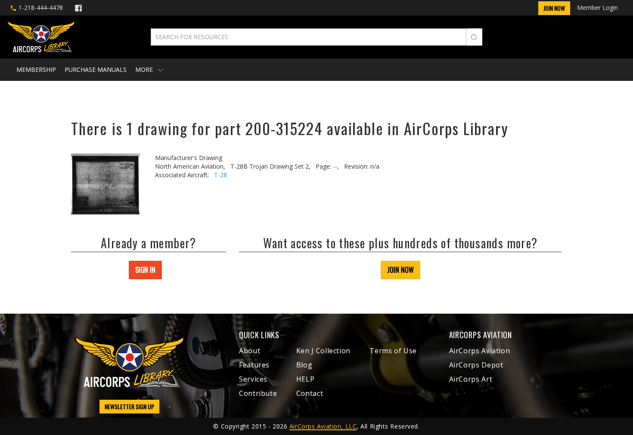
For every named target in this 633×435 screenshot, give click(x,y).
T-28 (220, 175)
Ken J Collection (323, 350)
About (249, 350)
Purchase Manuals (96, 69)
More (145, 69)
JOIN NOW (400, 270)
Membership (36, 69)
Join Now (554, 7)
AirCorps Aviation (479, 350)
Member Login (597, 7)
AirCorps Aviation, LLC (323, 426)
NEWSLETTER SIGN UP (129, 406)
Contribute (258, 393)
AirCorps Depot (476, 365)
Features (254, 365)
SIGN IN (145, 270)
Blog (304, 365)
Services (253, 379)
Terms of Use (393, 350)
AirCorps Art (471, 379)
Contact (309, 393)
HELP (305, 379)
